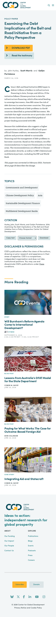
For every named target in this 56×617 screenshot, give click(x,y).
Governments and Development (22, 187)
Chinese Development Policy (20, 195)
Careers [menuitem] (31, 560)
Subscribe (19, 585)
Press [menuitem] (30, 555)
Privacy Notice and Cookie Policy (28, 608)
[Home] (28, 5)
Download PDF (21, 48)
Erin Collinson (11, 436)
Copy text (10, 238)
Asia (40, 195)
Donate (36, 585)
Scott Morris (26, 71)
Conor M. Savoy (11, 385)
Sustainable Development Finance (23, 203)
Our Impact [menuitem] (9, 541)
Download (44, 238)
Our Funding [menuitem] (9, 536)
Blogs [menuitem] (30, 541)
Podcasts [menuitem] (32, 551)
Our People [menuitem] (9, 546)
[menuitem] (49, 5)
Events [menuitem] (30, 546)
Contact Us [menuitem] (9, 551)
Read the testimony (22, 55)
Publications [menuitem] (33, 536)
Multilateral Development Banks (22, 211)
